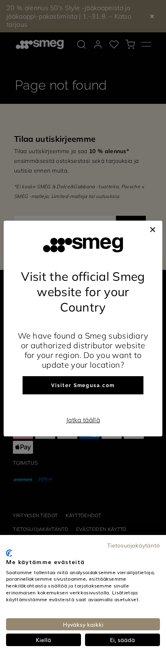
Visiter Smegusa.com (82, 385)
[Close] (152, 228)
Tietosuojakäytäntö (133, 545)
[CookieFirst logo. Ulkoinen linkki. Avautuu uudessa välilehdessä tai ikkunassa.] (9, 553)
